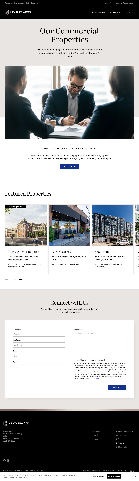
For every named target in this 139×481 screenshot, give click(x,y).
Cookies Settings (98, 476)
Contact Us (97, 439)
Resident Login (128, 3)
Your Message (79, 329)
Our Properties (121, 435)
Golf (27, 3)
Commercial (35, 3)
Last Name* (17, 340)
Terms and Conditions (91, 471)
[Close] (135, 476)
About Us (108, 3)
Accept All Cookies (114, 476)
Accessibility (122, 471)
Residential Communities (14, 3)
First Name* (17, 329)
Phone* (15, 362)
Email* (15, 351)
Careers (116, 3)
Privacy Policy (94, 378)
